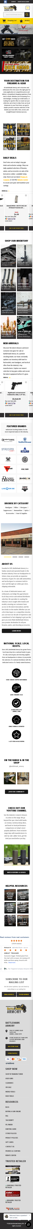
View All (5, 377)
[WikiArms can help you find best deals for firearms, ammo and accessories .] (16, 1201)
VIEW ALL (5, 191)
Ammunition (18, 510)
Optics (26, 510)
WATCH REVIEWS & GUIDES (16, 872)
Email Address (9, 994)
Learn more (8, 221)
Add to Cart (16, 228)
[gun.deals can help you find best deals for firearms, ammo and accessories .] (16, 1186)
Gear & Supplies (21, 513)
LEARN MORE (16, 631)
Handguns (8, 508)
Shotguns (23, 508)
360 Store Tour (13, 1046)
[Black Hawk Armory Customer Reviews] (14, 1170)
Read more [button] (7, 962)
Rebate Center (23, 180)
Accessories (10, 513)
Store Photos (12, 1053)
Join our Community (16, 792)
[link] (17, 968)
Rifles (16, 508)
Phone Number (24, 994)
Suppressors (7, 510)
